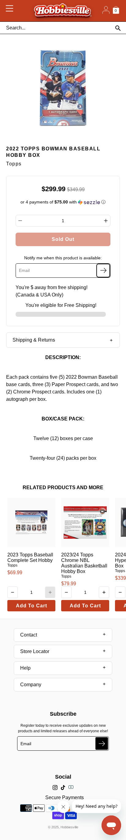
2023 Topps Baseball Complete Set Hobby (30, 557)
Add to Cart (31, 605)
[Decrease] (20, 220)
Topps (12, 565)
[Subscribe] (103, 270)
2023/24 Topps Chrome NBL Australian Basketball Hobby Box (84, 563)
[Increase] (105, 220)
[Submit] (102, 743)
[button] (63, 202)
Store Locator (34, 651)
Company (30, 684)
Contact (28, 634)
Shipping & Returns (34, 340)
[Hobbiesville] (62, 10)
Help (25, 668)
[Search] (118, 28)
